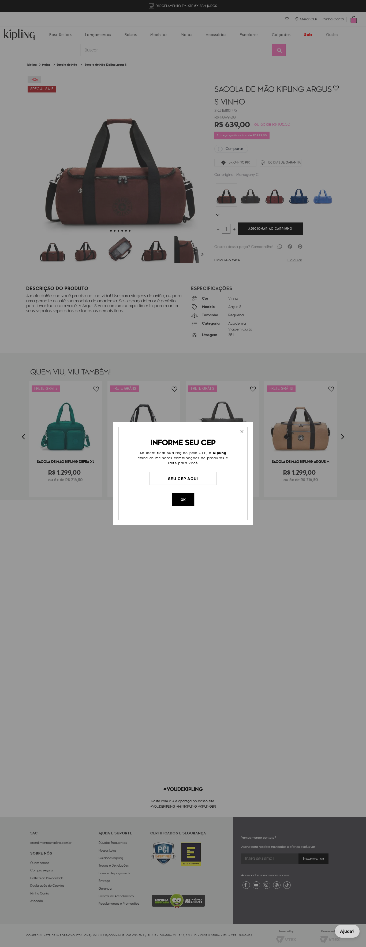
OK (183, 499)
